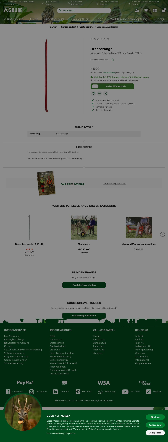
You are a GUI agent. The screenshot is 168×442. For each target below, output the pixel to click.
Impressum (70, 434)
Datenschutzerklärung (55, 434)
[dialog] (84, 221)
